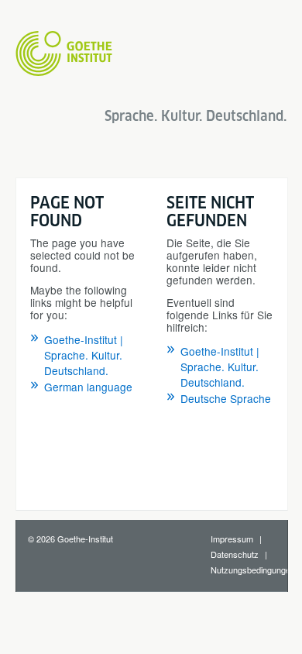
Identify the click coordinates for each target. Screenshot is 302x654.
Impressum (232, 538)
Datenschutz (235, 554)
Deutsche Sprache (225, 398)
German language (88, 386)
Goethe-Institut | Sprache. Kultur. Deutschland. (83, 355)
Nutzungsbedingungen (253, 569)
